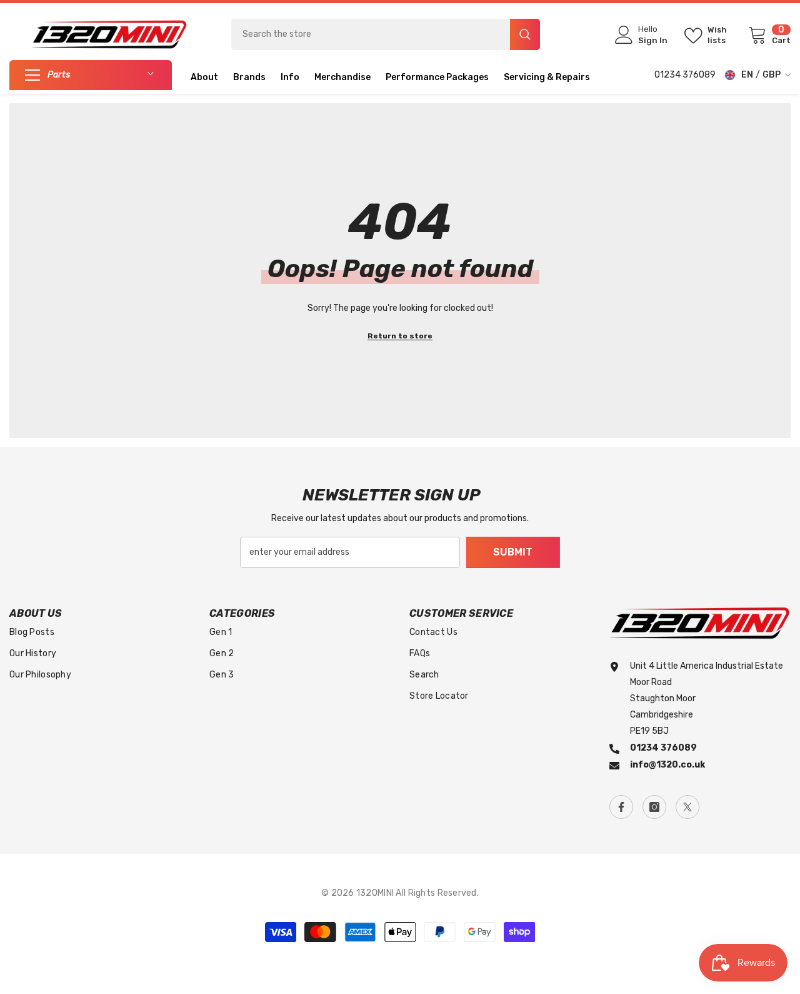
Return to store (400, 336)
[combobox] (370, 34)
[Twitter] (687, 807)
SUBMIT (512, 552)
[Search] (385, 34)
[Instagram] (654, 807)
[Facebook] (621, 807)
